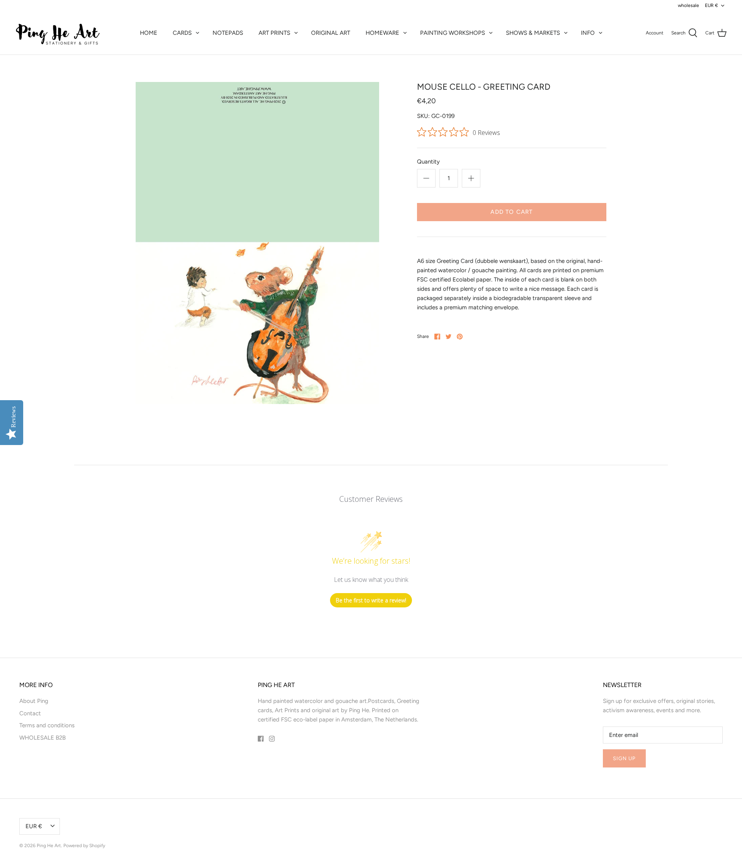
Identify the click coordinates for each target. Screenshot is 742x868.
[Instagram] (272, 739)
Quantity (428, 161)
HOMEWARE (382, 32)
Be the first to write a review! (371, 600)
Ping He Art (49, 845)
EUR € (711, 5)
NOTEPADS (228, 32)
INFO (588, 32)
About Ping (33, 700)
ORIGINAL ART (330, 32)
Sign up (624, 758)
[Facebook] (261, 739)
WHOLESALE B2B (42, 737)
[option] (257, 243)
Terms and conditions (47, 725)
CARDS (182, 32)
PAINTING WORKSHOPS (452, 32)
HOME (148, 32)
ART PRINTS (274, 32)
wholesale (688, 5)
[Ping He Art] (57, 33)
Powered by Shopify (84, 845)
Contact (30, 713)
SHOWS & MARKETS (533, 32)
